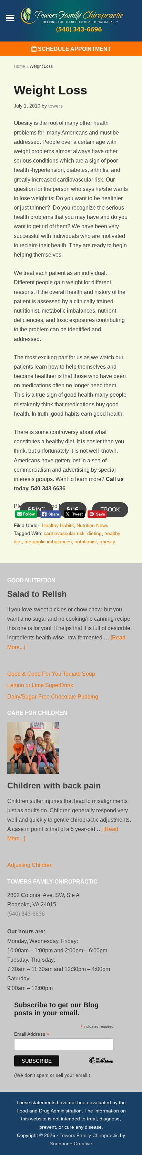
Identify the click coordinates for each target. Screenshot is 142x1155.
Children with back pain (54, 785)
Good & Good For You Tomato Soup (51, 674)
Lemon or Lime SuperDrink (40, 685)
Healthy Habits (58, 525)
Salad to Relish (37, 594)
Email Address (31, 1034)
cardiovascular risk (64, 533)
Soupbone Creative (71, 1143)
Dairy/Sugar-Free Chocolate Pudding (52, 697)
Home (19, 66)
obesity (107, 541)
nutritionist (85, 541)
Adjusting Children (30, 865)
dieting (94, 533)
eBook (110, 509)
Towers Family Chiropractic (89, 1135)
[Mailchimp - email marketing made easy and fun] (101, 1069)
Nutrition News (92, 525)
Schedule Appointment (74, 49)
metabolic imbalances (48, 541)
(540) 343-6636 (26, 914)
